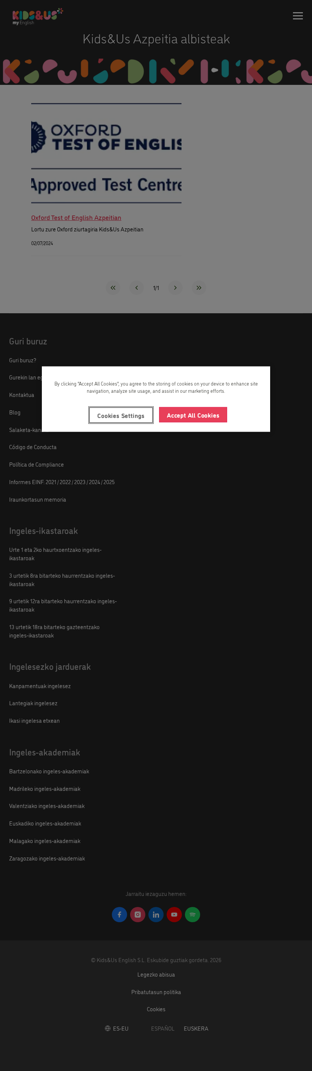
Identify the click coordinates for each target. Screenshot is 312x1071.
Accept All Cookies (193, 414)
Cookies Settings (121, 415)
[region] (156, 399)
